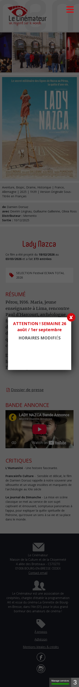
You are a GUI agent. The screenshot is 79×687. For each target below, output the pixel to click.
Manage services (60, 680)
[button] (70, 9)
